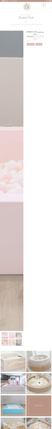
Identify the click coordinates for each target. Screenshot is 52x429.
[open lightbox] (11, 181)
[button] (48, 1)
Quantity (35, 39)
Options (35, 34)
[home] (27, 7)
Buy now (39, 44)
